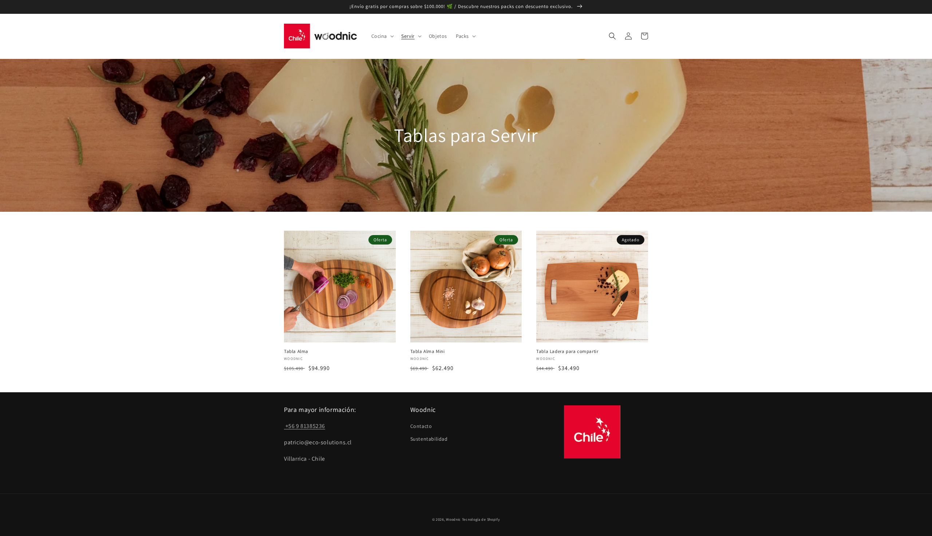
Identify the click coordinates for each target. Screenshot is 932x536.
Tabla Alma (296, 351)
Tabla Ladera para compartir (567, 351)
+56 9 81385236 (304, 426)
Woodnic (453, 519)
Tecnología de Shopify (481, 519)
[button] (382, 36)
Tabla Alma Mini (427, 351)
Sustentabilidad (429, 439)
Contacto (421, 426)
